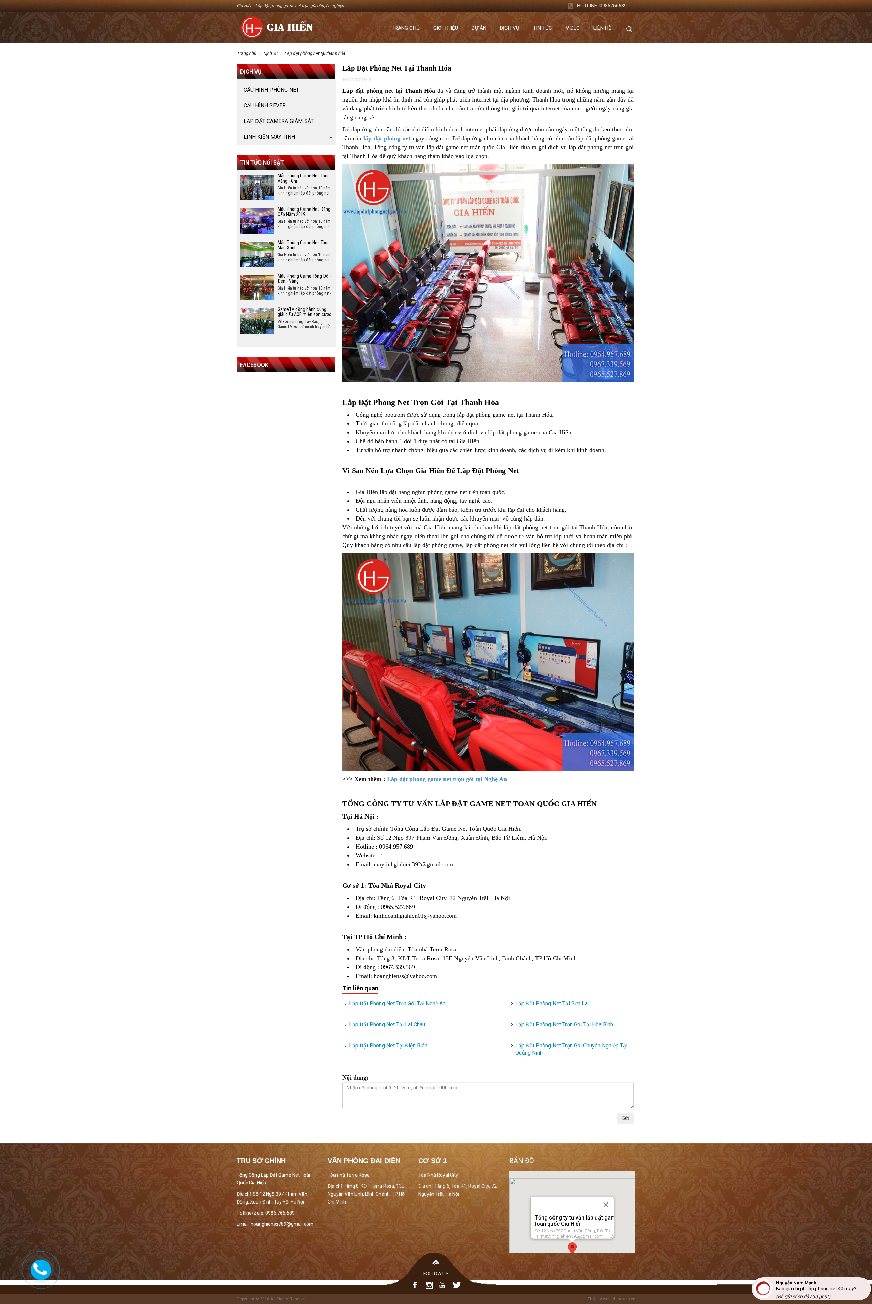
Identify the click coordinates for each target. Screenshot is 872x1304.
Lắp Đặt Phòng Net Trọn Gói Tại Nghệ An (397, 1003)
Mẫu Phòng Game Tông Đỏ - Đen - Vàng (304, 278)
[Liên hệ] (39, 1268)
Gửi (625, 1118)
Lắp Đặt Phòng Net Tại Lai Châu (387, 1024)
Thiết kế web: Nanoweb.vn (611, 1299)
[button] (572, 1248)
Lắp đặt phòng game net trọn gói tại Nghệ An (447, 779)
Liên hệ (602, 28)
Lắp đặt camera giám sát (279, 121)
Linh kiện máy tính (269, 137)
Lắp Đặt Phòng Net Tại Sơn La (551, 1003)
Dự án (479, 28)
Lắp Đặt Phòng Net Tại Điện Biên (388, 1045)
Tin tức (542, 28)
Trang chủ (406, 28)
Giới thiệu (445, 28)
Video (573, 28)
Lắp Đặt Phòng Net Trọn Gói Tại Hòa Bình (564, 1024)
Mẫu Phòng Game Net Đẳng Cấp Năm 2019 (304, 211)
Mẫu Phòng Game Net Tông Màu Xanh (304, 245)
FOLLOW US (436, 1273)
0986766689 (613, 6)
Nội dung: (355, 1077)
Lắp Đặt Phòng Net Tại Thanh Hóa (314, 53)
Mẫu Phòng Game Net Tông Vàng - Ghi (304, 178)
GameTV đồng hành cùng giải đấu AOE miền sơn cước (304, 312)
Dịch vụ (509, 28)
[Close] (605, 1205)
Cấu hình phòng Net (271, 90)
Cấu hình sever (265, 105)
